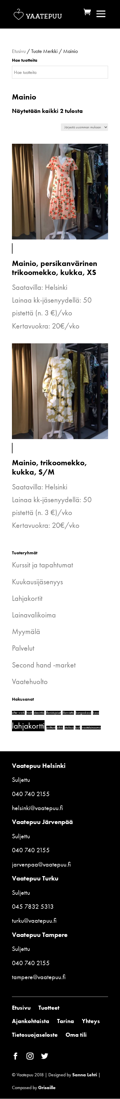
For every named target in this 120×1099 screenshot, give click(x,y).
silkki (60, 727)
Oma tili (76, 1034)
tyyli (77, 727)
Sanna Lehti (84, 1075)
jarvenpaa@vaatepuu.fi (41, 864)
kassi (96, 713)
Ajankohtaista (30, 1021)
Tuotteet (48, 1007)
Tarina (65, 1021)
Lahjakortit (27, 598)
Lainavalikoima (34, 615)
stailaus (69, 727)
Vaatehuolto (30, 681)
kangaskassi (83, 713)
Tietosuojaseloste (35, 1034)
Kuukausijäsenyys (37, 582)
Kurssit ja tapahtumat (42, 565)
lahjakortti (28, 725)
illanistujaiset (53, 713)
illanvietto (68, 713)
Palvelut (23, 648)
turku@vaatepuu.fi (34, 920)
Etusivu (19, 51)
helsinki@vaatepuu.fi (37, 808)
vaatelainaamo (91, 727)
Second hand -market (44, 665)
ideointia (39, 713)
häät (29, 713)
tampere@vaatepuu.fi (39, 977)
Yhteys (91, 1021)
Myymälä (26, 631)
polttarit (50, 727)
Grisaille (47, 1087)
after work (18, 713)
